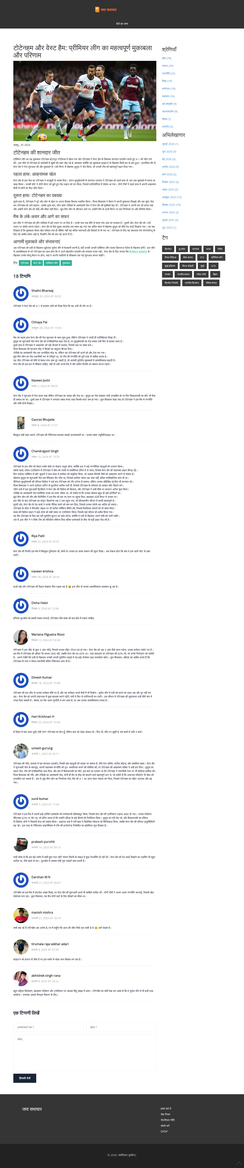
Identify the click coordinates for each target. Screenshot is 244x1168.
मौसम (166, 119)
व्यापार (167, 66)
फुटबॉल (182, 249)
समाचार (168, 96)
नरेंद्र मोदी (201, 274)
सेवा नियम (165, 1114)
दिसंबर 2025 (170, 182)
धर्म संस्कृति (169, 104)
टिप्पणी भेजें (24, 1078)
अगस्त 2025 (170, 212)
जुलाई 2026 (170, 144)
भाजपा (167, 274)
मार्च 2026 (169, 174)
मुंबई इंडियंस (170, 266)
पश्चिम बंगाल (211, 282)
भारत (208, 249)
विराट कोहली (187, 266)
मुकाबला (66, 263)
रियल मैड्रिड (170, 257)
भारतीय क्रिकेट (192, 282)
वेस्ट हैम (37, 263)
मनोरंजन (168, 88)
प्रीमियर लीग (52, 263)
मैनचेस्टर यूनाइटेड (138, 251)
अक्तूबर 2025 (171, 197)
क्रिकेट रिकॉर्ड (171, 282)
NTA (213, 266)
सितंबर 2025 (171, 205)
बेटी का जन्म (122, 23)
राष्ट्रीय (167, 126)
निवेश (220, 249)
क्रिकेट (168, 249)
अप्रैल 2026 (170, 166)
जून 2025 (169, 227)
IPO (202, 257)
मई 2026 (168, 159)
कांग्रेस (195, 249)
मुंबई (202, 266)
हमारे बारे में (166, 1108)
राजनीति (168, 73)
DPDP (164, 1131)
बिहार (215, 274)
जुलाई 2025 (170, 220)
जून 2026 (169, 151)
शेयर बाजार (188, 257)
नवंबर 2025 (170, 189)
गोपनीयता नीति (168, 1120)
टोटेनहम (25, 263)
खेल (166, 58)
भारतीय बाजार (183, 274)
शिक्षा (167, 81)
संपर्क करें (165, 1125)
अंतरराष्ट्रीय (169, 111)
